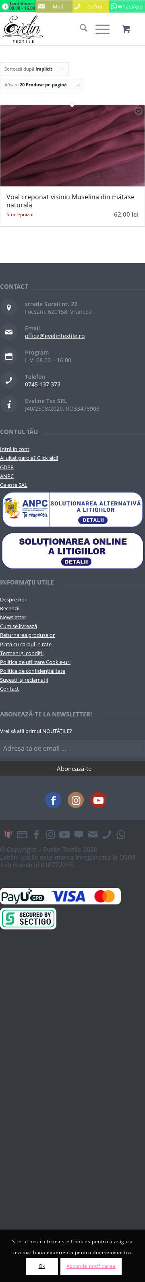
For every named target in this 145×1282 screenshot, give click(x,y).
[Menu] (98, 29)
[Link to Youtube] (98, 800)
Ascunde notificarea (91, 1266)
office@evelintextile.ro (55, 336)
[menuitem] (79, 29)
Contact (9, 688)
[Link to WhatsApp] (121, 834)
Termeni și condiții (22, 653)
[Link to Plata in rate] (22, 834)
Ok (42, 1266)
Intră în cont (14, 449)
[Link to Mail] (93, 834)
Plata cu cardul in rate (26, 644)
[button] (138, 110)
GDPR (7, 467)
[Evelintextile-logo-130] (58, 29)
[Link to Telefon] (107, 834)
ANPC (7, 476)
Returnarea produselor (27, 635)
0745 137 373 (42, 384)
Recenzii (9, 608)
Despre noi (13, 599)
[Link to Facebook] (53, 800)
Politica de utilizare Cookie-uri (35, 662)
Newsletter (13, 617)
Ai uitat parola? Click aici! (29, 457)
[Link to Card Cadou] (8, 834)
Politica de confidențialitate (32, 670)
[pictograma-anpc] (72, 509)
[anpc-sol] (72, 550)
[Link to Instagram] (76, 800)
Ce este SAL (13, 485)
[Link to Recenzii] (78, 834)
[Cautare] (79, 29)
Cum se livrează (18, 626)
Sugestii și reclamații (24, 679)
